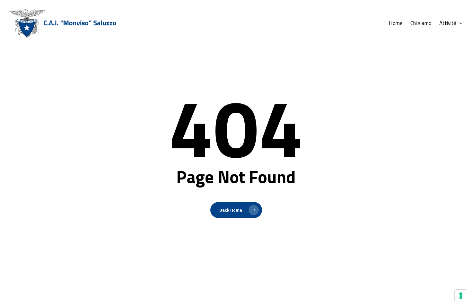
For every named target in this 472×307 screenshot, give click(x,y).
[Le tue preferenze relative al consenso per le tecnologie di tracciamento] (461, 296)
